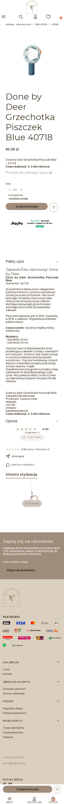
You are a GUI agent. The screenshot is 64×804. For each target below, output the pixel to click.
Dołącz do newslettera (21, 570)
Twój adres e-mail (15, 562)
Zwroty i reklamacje (14, 693)
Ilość (8, 184)
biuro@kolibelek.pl (14, 763)
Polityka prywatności (14, 713)
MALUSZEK (41, 24)
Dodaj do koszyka (27, 206)
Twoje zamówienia (13, 728)
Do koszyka (32, 503)
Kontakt (7, 674)
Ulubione (8, 737)
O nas (6, 669)
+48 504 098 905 (13, 757)
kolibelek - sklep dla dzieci (18, 24)
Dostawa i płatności (14, 689)
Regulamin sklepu (13, 708)
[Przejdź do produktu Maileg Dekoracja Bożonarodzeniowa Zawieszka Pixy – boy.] (32, 491)
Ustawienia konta (13, 732)
